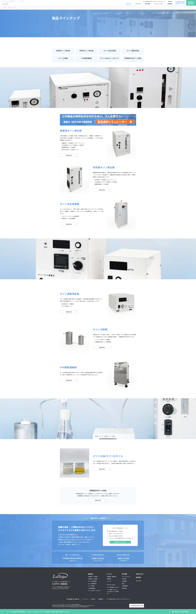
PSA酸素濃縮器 (86, 58)
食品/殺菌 (124, 588)
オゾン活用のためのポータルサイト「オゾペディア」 (154, 1)
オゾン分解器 (63, 58)
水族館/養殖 (125, 586)
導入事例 (147, 4)
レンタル (109, 581)
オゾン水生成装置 (110, 50)
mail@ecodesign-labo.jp (72, 558)
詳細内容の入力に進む (120, 542)
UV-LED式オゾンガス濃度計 (113, 592)
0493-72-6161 (98, 558)
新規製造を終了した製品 (132, 58)
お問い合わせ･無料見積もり (182, 611)
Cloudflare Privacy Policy (75, 606)
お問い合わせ (139, 574)
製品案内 (128, 4)
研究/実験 (124, 581)
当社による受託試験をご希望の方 (116, 536)
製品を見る (69, 155)
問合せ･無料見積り (191, 3)
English (92, 599)
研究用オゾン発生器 (86, 50)
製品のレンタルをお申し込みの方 (116, 533)
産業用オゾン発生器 (63, 50)
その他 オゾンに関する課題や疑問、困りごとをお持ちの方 (121, 538)
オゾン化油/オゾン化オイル (109, 58)
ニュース (138, 581)
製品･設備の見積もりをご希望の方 (116, 531)
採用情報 (170, 1)
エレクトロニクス (126, 576)
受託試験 (109, 579)
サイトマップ (85, 599)
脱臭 (123, 583)
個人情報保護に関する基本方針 (72, 599)
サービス (138, 4)
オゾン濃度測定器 (133, 50)
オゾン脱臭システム (111, 589)
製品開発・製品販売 (111, 576)
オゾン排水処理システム (112, 587)
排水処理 (124, 579)
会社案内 (170, 4)
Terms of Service (83, 606)
